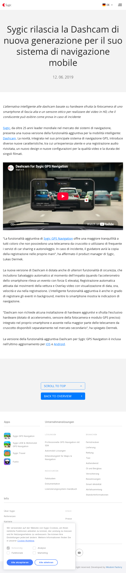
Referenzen (10, 516)
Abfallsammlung (94, 489)
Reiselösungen (93, 479)
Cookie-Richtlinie (25, 540)
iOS (48, 344)
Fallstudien (50, 478)
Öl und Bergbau (94, 468)
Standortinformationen (97, 494)
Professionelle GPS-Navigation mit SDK (62, 444)
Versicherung (92, 473)
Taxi (88, 458)
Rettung (90, 452)
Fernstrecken (92, 442)
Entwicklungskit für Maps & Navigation (58, 458)
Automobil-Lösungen (55, 450)
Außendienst (92, 463)
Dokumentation (52, 483)
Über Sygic (9, 511)
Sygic (6, 128)
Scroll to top (55, 386)
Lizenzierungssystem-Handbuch (61, 489)
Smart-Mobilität (93, 484)
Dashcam (9, 138)
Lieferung (90, 447)
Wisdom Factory (114, 567)
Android (59, 344)
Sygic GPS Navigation (58, 238)
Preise (68, 518)
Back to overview (58, 396)
